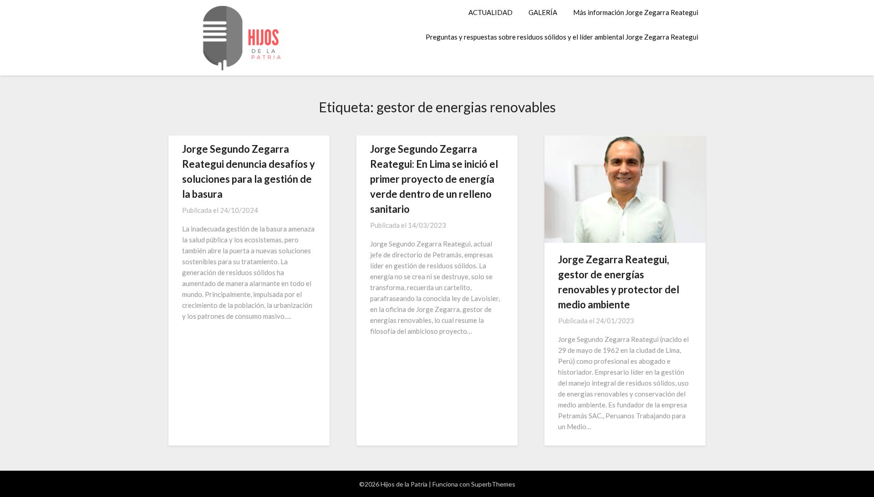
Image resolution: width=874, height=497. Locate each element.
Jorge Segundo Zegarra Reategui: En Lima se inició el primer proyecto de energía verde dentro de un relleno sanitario (434, 179)
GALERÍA (542, 12)
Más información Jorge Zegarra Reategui (635, 12)
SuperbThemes (493, 484)
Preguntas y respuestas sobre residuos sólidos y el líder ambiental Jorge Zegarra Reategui (562, 37)
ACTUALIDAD (490, 12)
